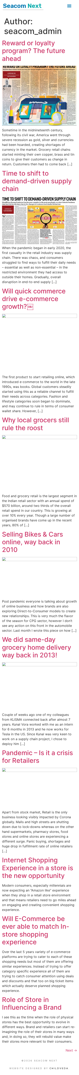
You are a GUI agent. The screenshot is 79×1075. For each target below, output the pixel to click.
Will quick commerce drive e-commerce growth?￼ (34, 299)
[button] (69, 5)
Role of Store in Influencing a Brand (32, 1003)
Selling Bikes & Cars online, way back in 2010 (32, 542)
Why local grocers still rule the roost (35, 424)
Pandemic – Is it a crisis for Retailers (37, 756)
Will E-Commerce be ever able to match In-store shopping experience (35, 930)
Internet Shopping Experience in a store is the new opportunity (37, 868)
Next (71, 1050)
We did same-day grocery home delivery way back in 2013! (36, 647)
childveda (58, 1068)
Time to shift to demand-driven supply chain (37, 181)
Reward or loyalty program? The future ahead (33, 51)
